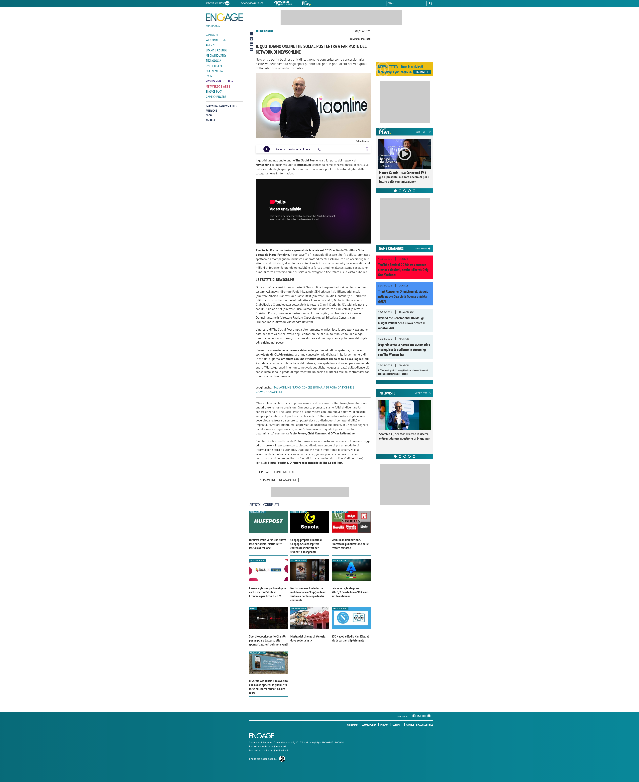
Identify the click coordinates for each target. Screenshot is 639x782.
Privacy (384, 724)
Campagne (212, 35)
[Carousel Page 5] (414, 190)
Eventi (210, 76)
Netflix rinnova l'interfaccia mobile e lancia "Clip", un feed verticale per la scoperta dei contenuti (307, 594)
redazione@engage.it (274, 746)
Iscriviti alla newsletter (221, 106)
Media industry (264, 31)
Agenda (210, 120)
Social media (214, 71)
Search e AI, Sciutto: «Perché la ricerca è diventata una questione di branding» (404, 436)
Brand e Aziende (216, 50)
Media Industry (216, 55)
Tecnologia (213, 60)
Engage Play (214, 91)
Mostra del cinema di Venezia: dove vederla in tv (308, 638)
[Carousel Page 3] (404, 190)
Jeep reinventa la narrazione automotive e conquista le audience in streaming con (404, 349)
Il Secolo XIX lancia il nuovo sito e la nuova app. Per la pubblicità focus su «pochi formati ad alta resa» (268, 687)
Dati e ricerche (216, 66)
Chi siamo (352, 724)
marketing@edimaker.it (275, 750)
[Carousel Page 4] (409, 190)
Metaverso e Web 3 (218, 86)
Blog (209, 115)
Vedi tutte (421, 393)
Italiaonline (266, 480)
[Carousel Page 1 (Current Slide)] (395, 190)
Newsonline (288, 480)
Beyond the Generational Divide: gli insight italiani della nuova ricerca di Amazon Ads (402, 323)
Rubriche (211, 111)
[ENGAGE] (224, 17)
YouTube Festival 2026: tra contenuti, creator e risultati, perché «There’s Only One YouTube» (403, 269)
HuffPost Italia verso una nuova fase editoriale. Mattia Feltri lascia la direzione (267, 544)
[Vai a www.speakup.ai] (367, 149)
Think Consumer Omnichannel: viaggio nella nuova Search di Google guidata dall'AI (403, 296)
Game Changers (216, 97)
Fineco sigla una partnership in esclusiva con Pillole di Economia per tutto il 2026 (267, 592)
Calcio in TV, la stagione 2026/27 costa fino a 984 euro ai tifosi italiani (350, 592)
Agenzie (211, 45)
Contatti (397, 724)
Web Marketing (216, 40)
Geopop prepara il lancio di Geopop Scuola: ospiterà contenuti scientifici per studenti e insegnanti (306, 546)
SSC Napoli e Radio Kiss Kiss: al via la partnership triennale (350, 638)
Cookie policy (369, 724)
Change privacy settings (419, 724)
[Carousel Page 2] (400, 190)
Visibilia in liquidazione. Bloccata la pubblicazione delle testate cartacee (350, 544)
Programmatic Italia (219, 81)
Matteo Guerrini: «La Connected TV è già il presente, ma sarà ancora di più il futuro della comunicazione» (404, 177)
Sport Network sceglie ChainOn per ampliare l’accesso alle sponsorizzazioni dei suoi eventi (268, 640)
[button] (430, 3)
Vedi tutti (421, 131)
